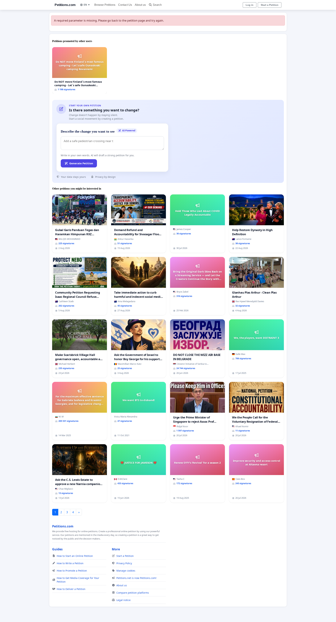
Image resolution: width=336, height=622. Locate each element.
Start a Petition (269, 5)
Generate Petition (81, 163)
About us (140, 4)
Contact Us (125, 4)
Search (157, 4)
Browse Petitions (104, 4)
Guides (57, 549)
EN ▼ (87, 4)
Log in (249, 5)
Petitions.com (65, 5)
